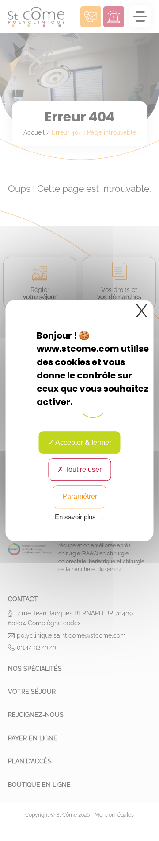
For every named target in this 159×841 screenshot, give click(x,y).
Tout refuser (82, 469)
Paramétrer (79, 497)
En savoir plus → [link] (79, 517)
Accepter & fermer (82, 442)
